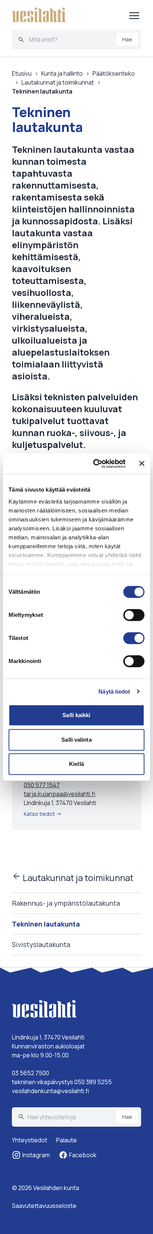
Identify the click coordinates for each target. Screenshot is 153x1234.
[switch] (133, 615)
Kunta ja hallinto (62, 73)
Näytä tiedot (114, 691)
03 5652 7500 (30, 1073)
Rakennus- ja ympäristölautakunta (66, 903)
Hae (127, 39)
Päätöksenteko (113, 73)
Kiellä (76, 764)
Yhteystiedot (29, 1140)
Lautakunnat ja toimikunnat (72, 877)
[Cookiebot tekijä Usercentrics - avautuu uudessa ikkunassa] (95, 463)
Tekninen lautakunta (46, 923)
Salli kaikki (76, 715)
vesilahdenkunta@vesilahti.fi (50, 1091)
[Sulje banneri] (141, 463)
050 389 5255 (93, 1082)
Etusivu (22, 73)
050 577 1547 (42, 785)
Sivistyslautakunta (41, 944)
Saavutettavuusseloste (44, 1206)
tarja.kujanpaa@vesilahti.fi (59, 794)
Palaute (66, 1140)
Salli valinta (76, 739)
